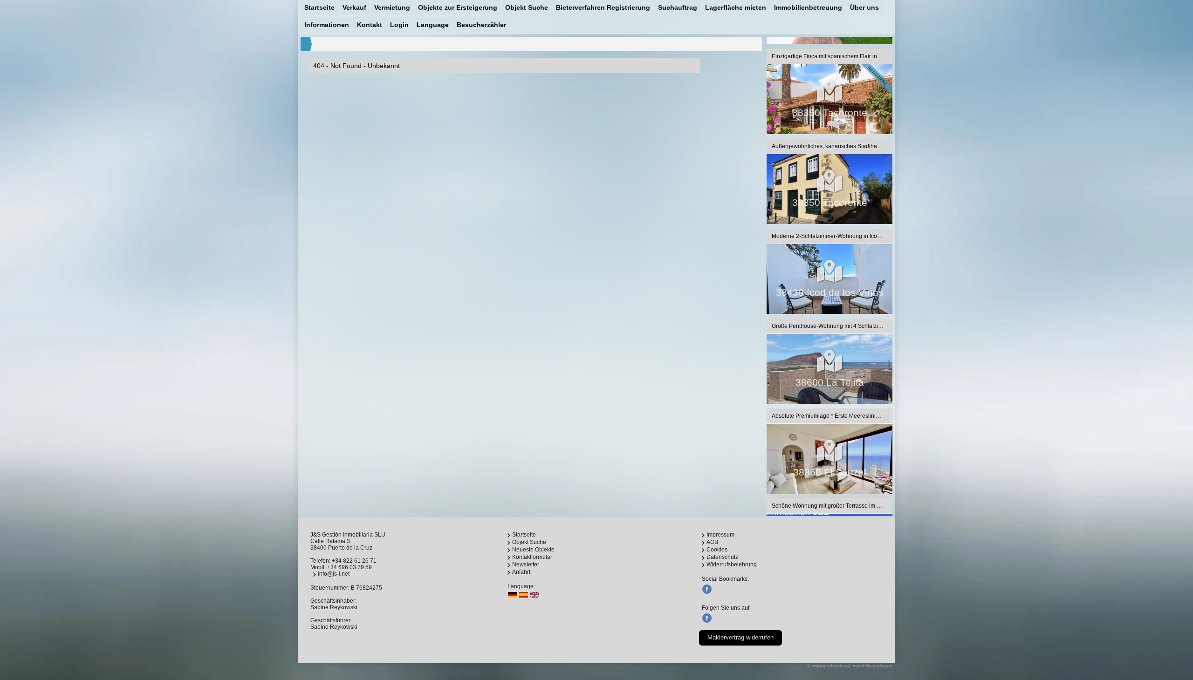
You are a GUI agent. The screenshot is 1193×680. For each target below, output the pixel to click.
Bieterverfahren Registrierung (603, 7)
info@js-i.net (334, 574)
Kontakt (369, 24)
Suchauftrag (677, 7)
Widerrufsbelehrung (731, 564)
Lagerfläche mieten (735, 7)
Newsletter (525, 564)
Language (433, 24)
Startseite (319, 7)
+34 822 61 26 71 (354, 561)
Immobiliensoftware (871, 665)
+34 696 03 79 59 (349, 567)
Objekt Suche (526, 7)
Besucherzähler (481, 24)
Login (399, 24)
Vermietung (392, 7)
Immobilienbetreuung (808, 7)
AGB (712, 542)
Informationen (326, 24)
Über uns (864, 7)
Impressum (720, 534)
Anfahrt (521, 572)
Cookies (716, 549)
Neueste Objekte (533, 549)
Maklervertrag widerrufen (740, 637)
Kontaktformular (532, 557)
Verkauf (354, 7)
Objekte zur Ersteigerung (457, 7)
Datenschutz (722, 557)
